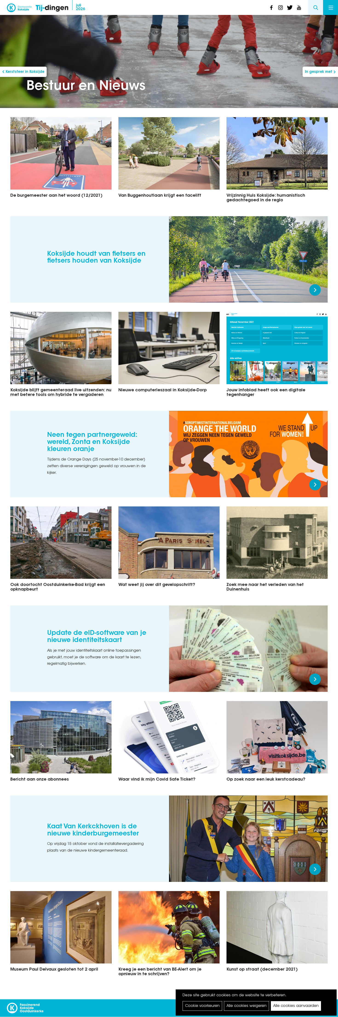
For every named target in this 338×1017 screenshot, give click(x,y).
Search (315, 7)
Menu (330, 7)
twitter (289, 7)
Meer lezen (315, 290)
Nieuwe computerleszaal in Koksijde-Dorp (162, 390)
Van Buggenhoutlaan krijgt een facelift (159, 196)
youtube (299, 7)
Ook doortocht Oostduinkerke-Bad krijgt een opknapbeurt (57, 587)
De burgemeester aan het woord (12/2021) (56, 196)
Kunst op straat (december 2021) (262, 970)
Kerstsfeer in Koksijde (25, 72)
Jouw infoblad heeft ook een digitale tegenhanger (265, 392)
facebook (271, 7)
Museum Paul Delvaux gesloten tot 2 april (54, 970)
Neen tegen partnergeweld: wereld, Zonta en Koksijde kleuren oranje (92, 442)
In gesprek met (318, 72)
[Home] (52, 8)
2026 (80, 7)
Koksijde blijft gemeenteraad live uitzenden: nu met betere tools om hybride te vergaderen (60, 392)
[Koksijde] (19, 9)
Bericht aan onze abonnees (39, 780)
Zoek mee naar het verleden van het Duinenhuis (265, 587)
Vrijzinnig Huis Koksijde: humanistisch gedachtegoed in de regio (265, 198)
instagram (280, 7)
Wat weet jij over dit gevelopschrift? (156, 585)
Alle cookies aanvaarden (296, 1006)
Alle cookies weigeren (246, 1006)
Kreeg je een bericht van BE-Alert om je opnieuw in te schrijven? (159, 972)
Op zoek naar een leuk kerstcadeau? (265, 780)
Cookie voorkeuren (202, 1006)
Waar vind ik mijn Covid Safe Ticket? (156, 780)
